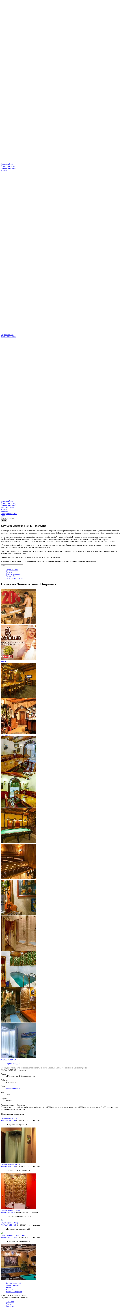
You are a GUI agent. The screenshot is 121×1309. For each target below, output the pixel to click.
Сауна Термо (9, 1223)
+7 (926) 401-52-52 (8, 1237)
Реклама (9, 1304)
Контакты (10, 1306)
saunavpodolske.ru (13, 1088)
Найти (4, 521)
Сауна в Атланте (10, 1164)
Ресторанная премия (9, 514)
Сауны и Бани (11, 576)
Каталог (9, 572)
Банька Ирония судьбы (13, 1235)
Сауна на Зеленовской (15, 578)
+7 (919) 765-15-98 (8, 1166)
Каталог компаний (8, 168)
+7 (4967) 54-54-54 (8, 1225)
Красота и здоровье (13, 574)
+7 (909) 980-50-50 (13, 1064)
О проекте (10, 1302)
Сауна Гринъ (9, 1118)
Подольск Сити (12, 570)
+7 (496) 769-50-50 (8, 1060)
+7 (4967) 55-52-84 (8, 1120)
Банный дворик (10, 1210)
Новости (4, 512)
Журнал (4, 170)
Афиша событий (7, 507)
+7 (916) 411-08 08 (8, 1212)
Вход (3, 516)
